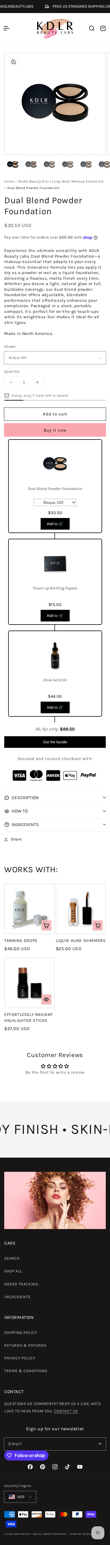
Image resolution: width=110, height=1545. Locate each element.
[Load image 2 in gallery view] (31, 164)
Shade (10, 346)
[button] (6, 28)
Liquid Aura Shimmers (81, 940)
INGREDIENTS (17, 1296)
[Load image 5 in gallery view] (86, 164)
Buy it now (55, 430)
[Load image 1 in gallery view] (12, 164)
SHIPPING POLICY (20, 1332)
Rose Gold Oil (55, 680)
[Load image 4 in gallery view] (67, 164)
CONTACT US (66, 1411)
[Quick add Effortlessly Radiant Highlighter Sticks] (46, 999)
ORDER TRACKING (21, 1284)
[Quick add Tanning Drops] (46, 925)
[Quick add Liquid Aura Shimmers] (98, 925)
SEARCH (12, 1258)
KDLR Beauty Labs (26, 1534)
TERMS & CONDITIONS (25, 1370)
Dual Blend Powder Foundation (55, 488)
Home (9, 181)
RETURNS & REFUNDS (25, 1345)
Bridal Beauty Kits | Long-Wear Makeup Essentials (61, 181)
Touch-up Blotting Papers (55, 588)
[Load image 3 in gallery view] (49, 164)
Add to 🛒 (55, 524)
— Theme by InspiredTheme (84, 1534)
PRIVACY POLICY (19, 1358)
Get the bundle (55, 742)
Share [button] (16, 839)
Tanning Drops (21, 940)
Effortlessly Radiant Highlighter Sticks (28, 1017)
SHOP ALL (13, 1271)
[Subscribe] (99, 1444)
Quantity (11, 371)
